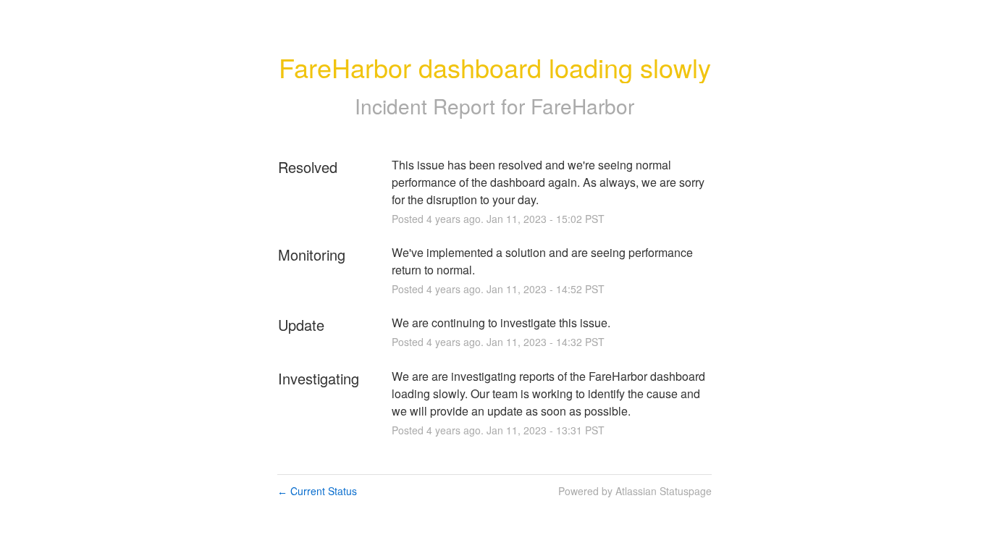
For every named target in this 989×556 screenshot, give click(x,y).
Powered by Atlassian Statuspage (635, 491)
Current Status (317, 491)
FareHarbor (582, 105)
